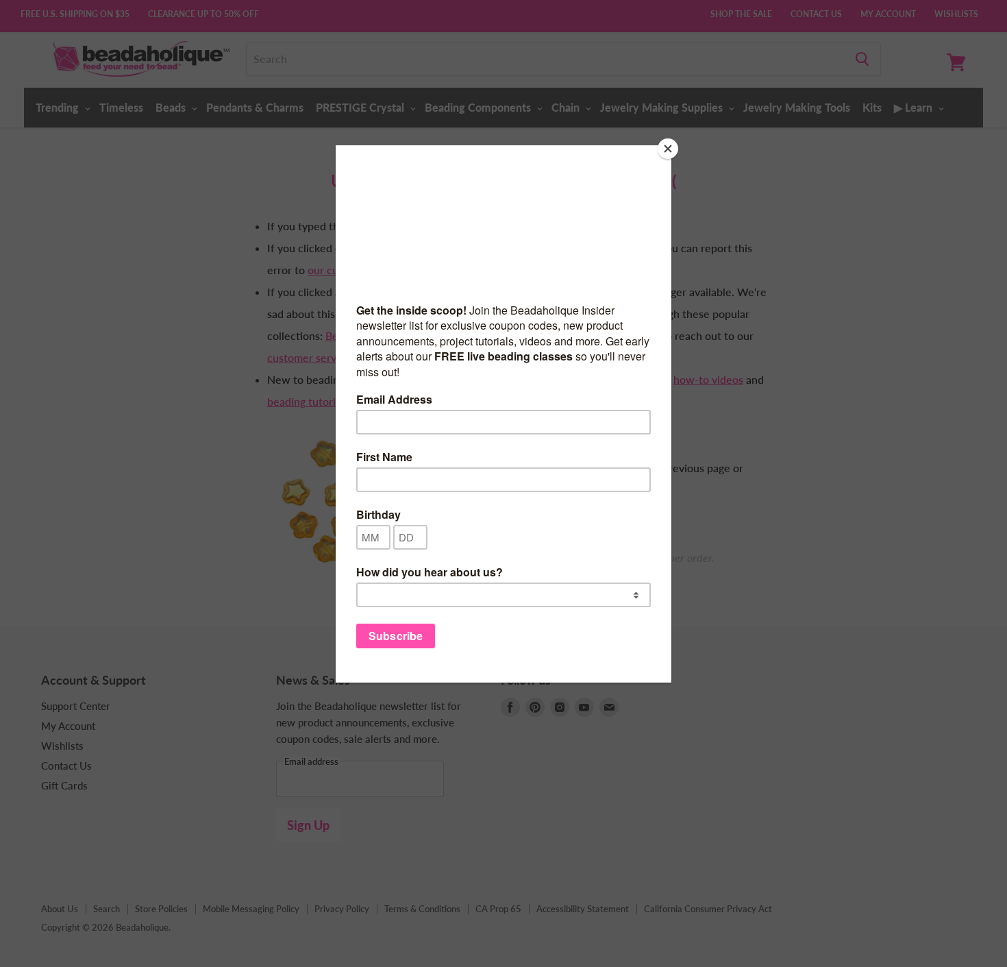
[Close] (668, 148)
